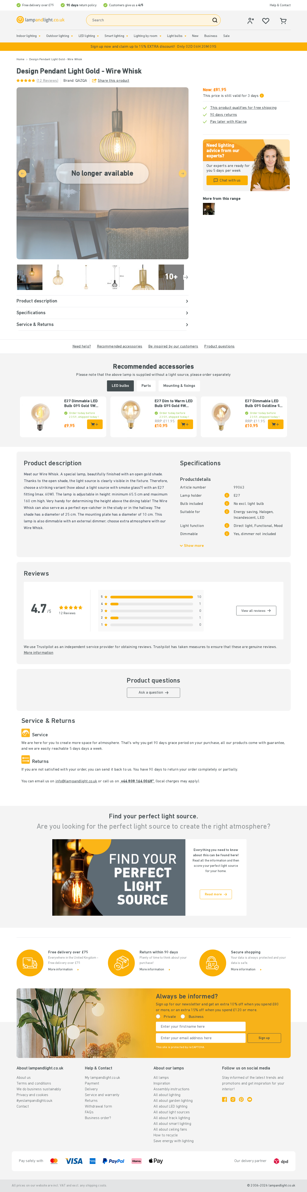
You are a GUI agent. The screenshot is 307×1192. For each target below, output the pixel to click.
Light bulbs (175, 36)
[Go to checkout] (186, 277)
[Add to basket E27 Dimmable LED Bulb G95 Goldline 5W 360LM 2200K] (275, 424)
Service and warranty (102, 1095)
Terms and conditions (34, 1084)
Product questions (219, 346)
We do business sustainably (39, 1089)
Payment (92, 1084)
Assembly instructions (171, 1089)
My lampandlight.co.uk (102, 1078)
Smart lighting (114, 36)
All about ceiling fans (170, 1130)
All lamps (161, 1078)
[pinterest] (241, 1099)
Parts (146, 386)
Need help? (81, 346)
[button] (153, 46)
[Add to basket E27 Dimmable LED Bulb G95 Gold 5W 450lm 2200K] (95, 424)
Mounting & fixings (179, 386)
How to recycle (166, 1135)
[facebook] (224, 1099)
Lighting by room (146, 36)
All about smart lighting (172, 1124)
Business (210, 36)
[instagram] (232, 1099)
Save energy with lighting (174, 1141)
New (195, 36)
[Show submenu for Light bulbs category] (185, 36)
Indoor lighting (27, 36)
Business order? (98, 1118)
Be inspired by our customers (173, 346)
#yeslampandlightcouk (35, 1101)
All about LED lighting (170, 1107)
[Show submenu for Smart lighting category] (127, 36)
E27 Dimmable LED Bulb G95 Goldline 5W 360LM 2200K (264, 403)
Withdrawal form (98, 1107)
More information (38, 653)
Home (20, 59)
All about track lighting (172, 1118)
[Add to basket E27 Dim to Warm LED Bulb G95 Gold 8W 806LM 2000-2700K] (185, 424)
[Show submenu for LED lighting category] (98, 36)
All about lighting (167, 1095)
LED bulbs (120, 386)
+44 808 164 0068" (137, 781)
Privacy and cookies (32, 1095)
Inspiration (162, 1084)
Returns (91, 1101)
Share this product (113, 81)
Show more (194, 546)
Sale (226, 36)
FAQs (89, 1112)
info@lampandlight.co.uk (76, 781)
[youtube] (249, 1099)
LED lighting (87, 36)
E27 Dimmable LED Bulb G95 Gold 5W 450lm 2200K (81, 403)
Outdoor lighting (57, 36)
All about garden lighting (173, 1101)
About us (24, 1078)
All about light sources (172, 1112)
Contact (23, 1107)
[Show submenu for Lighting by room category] (160, 36)
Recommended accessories (119, 346)
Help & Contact (280, 5)
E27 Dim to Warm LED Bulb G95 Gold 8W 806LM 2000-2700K (174, 403)
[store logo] (41, 20)
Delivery (91, 1089)
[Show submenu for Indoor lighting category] (39, 36)
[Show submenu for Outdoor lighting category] (72, 36)
